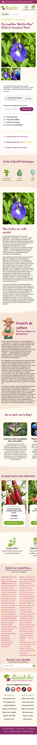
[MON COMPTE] (26, 7)
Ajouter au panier (12, 523)
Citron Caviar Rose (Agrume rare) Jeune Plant (14, 511)
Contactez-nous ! (9, 719)
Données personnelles (15, 731)
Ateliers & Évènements (9, 709)
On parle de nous (20, 728)
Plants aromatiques (20, 19)
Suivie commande (28, 702)
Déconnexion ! (27, 719)
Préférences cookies (28, 731)
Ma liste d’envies (27, 712)
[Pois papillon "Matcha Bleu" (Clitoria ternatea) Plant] (6, 74)
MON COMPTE (26, 9)
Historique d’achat (28, 705)
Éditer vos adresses (27, 709)
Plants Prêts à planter (6, 19)
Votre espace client (28, 698)
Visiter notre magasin (9, 712)
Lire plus (6, 91)
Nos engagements (9, 702)
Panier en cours (28, 716)
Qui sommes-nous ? (9, 698)
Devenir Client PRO (9, 716)
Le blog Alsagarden (9, 705)
